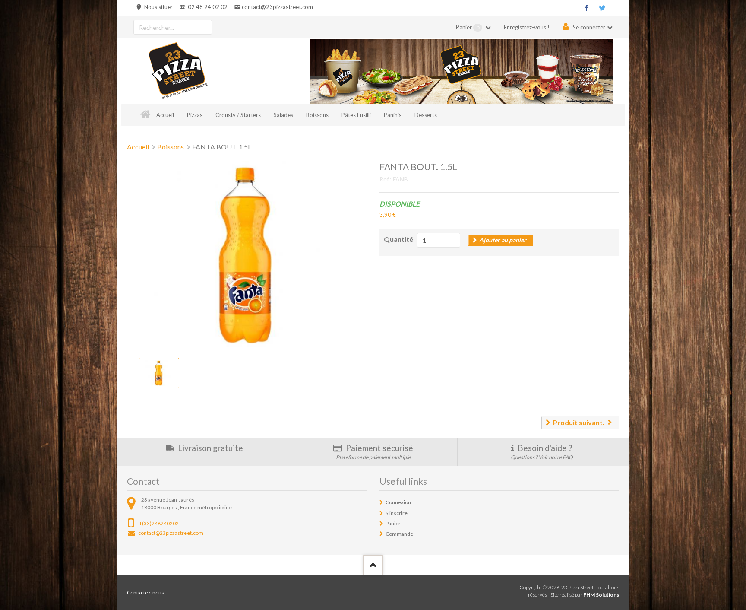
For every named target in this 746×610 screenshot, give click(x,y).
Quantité (398, 239)
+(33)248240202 (159, 523)
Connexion (398, 502)
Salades (283, 114)
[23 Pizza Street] (177, 71)
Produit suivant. (578, 422)
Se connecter (589, 27)
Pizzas (194, 114)
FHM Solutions (601, 594)
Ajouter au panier (502, 240)
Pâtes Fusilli (356, 114)
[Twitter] (602, 8)
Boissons (317, 114)
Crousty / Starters (238, 114)
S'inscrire (397, 513)
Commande (399, 534)
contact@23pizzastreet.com (277, 6)
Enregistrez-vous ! (527, 27)
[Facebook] (586, 8)
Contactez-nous (145, 592)
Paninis (392, 114)
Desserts (425, 114)
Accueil (165, 114)
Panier (467, 27)
